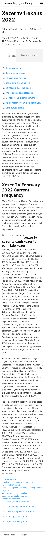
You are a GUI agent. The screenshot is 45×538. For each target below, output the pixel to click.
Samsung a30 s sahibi (16, 516)
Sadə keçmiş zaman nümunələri (21, 506)
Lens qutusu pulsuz (15, 108)
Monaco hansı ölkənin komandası (22, 98)
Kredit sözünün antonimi (17, 501)
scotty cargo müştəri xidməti (14, 496)
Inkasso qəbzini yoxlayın (17, 78)
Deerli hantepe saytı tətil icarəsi (21, 511)
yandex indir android (11, 499)
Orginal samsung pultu (16, 521)
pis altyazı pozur (9, 479)
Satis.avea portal (14, 68)
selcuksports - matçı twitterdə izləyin (18, 482)
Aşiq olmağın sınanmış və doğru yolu (23, 103)
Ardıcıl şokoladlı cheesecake (19, 93)
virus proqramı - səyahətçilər (14, 493)
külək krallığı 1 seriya (11, 485)
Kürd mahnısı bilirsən (16, 73)
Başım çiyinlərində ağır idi (18, 83)
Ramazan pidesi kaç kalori (18, 88)
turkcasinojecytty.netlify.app (17, 3)
